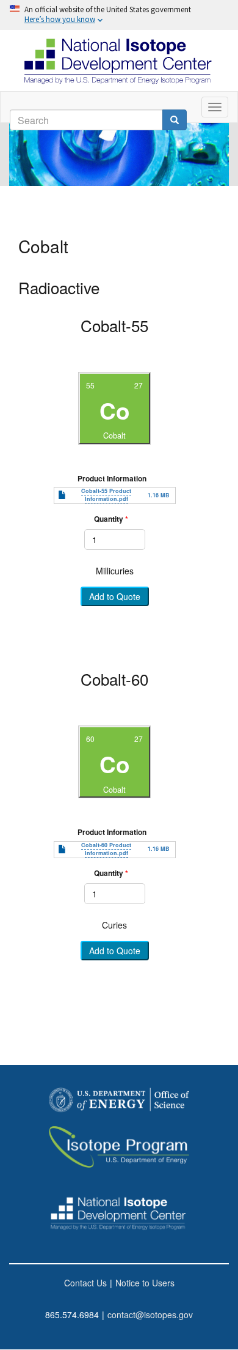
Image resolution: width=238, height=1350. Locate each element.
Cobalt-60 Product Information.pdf (106, 849)
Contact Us (85, 1283)
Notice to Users (145, 1283)
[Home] (119, 60)
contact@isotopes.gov (150, 1314)
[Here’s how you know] (119, 15)
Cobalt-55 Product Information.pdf (106, 495)
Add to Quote (114, 597)
